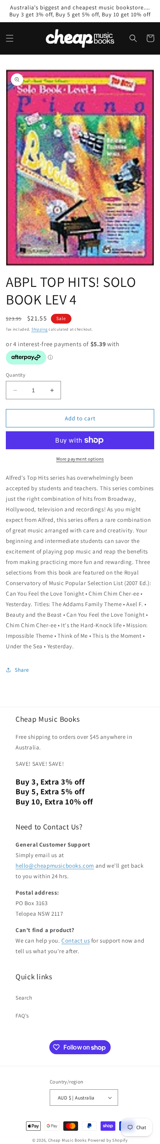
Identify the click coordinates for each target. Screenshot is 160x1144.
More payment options (80, 459)
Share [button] (22, 669)
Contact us (75, 940)
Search (24, 997)
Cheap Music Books (67, 1140)
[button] (9, 38)
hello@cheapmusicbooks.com (55, 865)
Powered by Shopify (108, 1140)
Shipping (39, 329)
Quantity (15, 375)
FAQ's (22, 1015)
